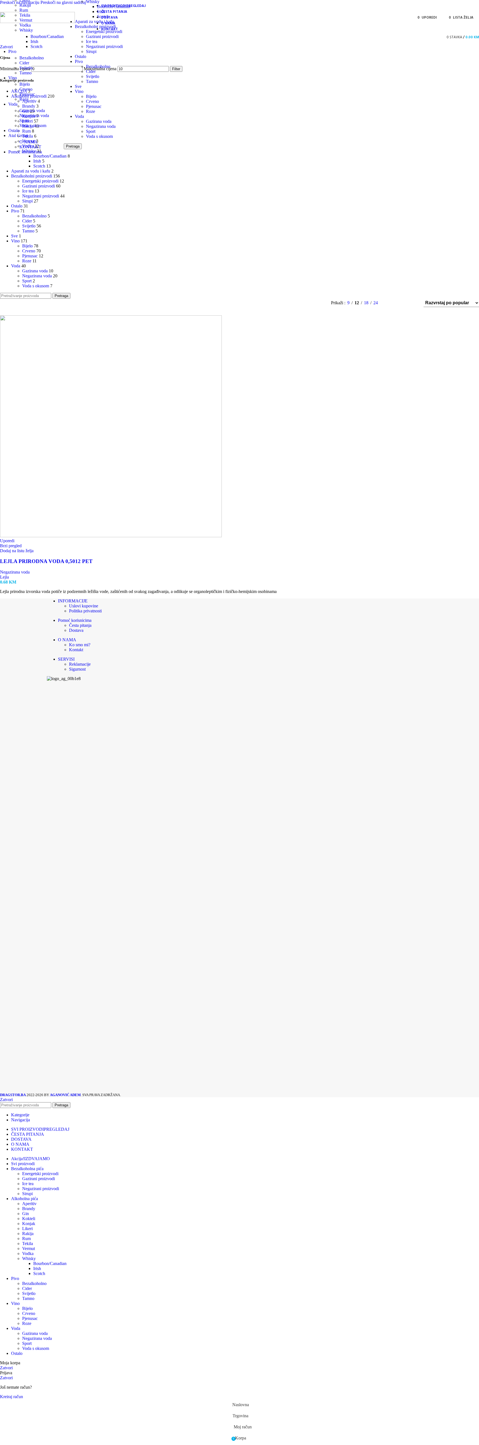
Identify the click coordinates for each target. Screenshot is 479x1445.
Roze (24, 99)
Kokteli (28, 1218)
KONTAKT (30, 146)
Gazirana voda (32, 110)
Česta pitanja (80, 625)
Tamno (25, 72)
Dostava (76, 630)
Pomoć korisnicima (74, 620)
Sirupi (91, 51)
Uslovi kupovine (83, 606)
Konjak (28, 1223)
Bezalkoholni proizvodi (95, 26)
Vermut (28, 1248)
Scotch (36, 46)
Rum (23, 10)
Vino (79, 91)
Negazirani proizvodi (104, 46)
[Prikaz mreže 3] (402, 303)
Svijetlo (26, 67)
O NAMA (28, 142)
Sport (24, 120)
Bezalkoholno (31, 57)
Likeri (27, 1228)
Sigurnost (77, 669)
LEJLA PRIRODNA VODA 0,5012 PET (46, 561)
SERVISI (66, 659)
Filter (176, 69)
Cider (24, 62)
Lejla (4, 577)
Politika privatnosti (85, 611)
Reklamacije (80, 664)
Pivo (79, 61)
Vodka (25, 25)
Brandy (28, 1208)
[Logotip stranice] (37, 21)
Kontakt (76, 649)
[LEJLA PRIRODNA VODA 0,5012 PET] (111, 535)
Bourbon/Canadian (47, 36)
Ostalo (80, 56)
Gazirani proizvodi (102, 36)
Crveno (25, 89)
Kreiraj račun (11, 1396)
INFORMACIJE (73, 601)
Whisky (26, 30)
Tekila (27, 1243)
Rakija (25, 5)
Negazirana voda (34, 115)
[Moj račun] (437, 37)
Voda (79, 116)
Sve (78, 86)
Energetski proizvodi (104, 31)
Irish (34, 41)
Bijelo (24, 84)
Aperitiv (29, 1203)
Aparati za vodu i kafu (94, 21)
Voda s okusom (32, 125)
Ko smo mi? (79, 644)
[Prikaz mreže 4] (412, 303)
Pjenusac (27, 94)
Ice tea (91, 41)
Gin (25, 1213)
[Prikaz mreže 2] (391, 303)
